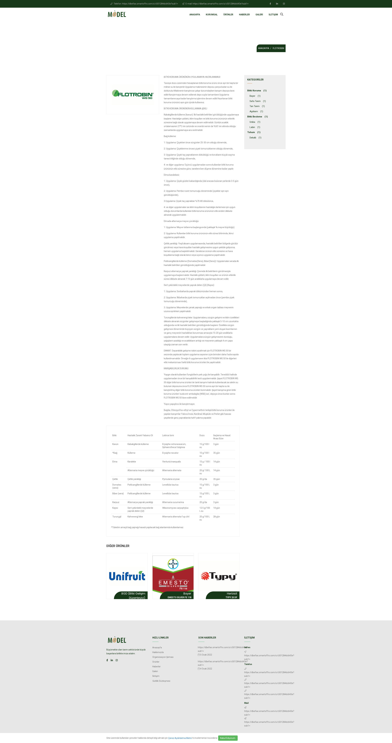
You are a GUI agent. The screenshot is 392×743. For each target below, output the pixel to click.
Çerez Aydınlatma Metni (180, 738)
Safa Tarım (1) (258, 101)
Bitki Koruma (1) (257, 90)
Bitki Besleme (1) (257, 116)
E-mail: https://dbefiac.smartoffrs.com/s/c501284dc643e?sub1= (217, 3)
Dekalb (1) (255, 137)
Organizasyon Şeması (162, 657)
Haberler (244, 14)
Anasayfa (194, 14)
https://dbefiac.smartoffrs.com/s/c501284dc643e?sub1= (269, 674)
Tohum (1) (253, 132)
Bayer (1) (255, 96)
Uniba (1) (255, 122)
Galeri (259, 14)
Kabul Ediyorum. (228, 738)
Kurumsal (212, 14)
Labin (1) (255, 127)
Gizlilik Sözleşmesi (161, 681)
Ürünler (228, 14)
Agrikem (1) (256, 111)
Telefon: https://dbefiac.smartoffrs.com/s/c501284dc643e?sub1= (145, 3)
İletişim (273, 14)
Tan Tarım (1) (257, 106)
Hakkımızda (158, 652)
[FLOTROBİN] (133, 94)
